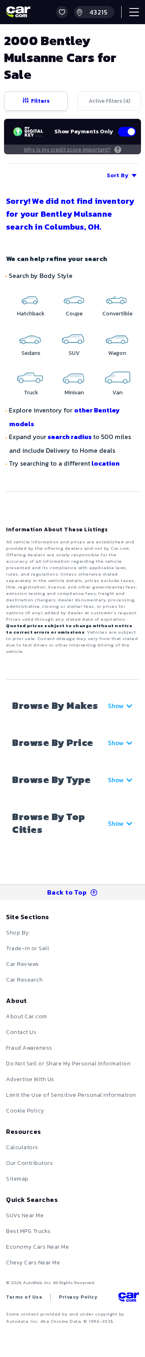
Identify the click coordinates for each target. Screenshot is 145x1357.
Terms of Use (24, 1297)
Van (117, 392)
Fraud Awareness (29, 1048)
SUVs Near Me (25, 1215)
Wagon (117, 353)
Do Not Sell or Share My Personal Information (68, 1063)
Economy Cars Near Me (37, 1247)
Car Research (24, 980)
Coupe (74, 313)
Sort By (117, 175)
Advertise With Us (30, 1079)
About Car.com (26, 1016)
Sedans (30, 353)
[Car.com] (18, 12)
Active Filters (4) (109, 101)
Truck (31, 392)
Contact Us (21, 1032)
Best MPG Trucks (28, 1231)
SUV (74, 353)
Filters (40, 101)
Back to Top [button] (67, 892)
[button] (62, 12)
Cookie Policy (25, 1110)
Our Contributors (29, 1163)
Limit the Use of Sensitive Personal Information (71, 1095)
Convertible (117, 313)
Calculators (22, 1147)
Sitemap (17, 1179)
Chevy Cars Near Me (33, 1262)
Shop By (17, 932)
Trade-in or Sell (27, 948)
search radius (70, 436)
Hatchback (31, 313)
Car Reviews (22, 964)
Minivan (74, 392)
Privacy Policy (78, 1297)
